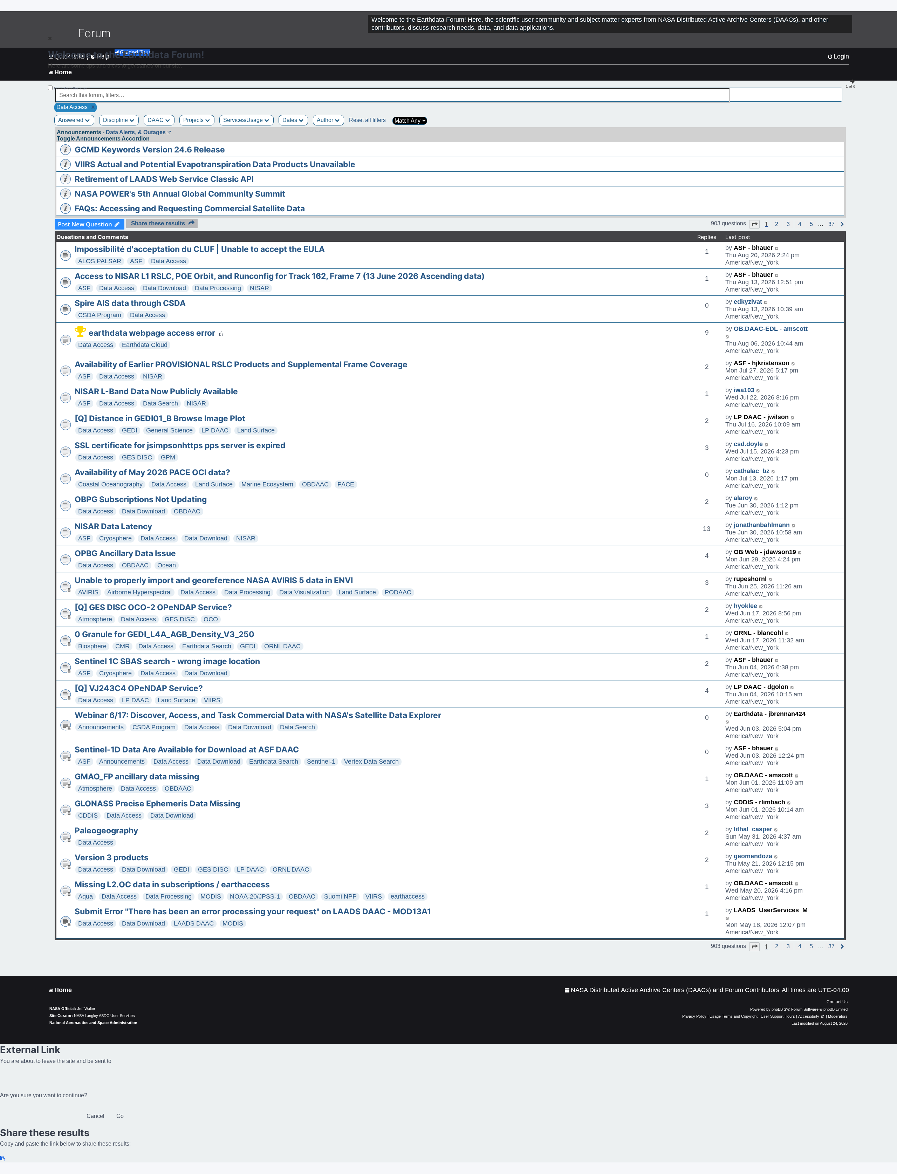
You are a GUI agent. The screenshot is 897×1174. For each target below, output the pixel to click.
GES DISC (137, 457)
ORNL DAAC (282, 646)
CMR (122, 646)
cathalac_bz (751, 471)
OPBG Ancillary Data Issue (125, 553)
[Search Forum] (837, 91)
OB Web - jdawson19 (765, 551)
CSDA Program (99, 315)
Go (120, 1116)
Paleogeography (106, 830)
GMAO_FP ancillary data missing (137, 776)
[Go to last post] (777, 248)
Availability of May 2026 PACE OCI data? (152, 472)
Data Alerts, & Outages (136, 132)
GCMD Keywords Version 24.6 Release (150, 150)
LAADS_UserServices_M (771, 910)
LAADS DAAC (194, 923)
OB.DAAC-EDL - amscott (771, 328)
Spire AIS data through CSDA (130, 303)
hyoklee (745, 605)
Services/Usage (243, 120)
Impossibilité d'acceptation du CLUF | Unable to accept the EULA (200, 249)
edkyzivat (748, 301)
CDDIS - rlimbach (759, 802)
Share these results (158, 223)
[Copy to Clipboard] (3, 1158)
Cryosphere (115, 538)
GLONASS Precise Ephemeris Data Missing (157, 803)
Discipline (116, 120)
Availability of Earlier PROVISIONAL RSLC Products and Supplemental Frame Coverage (241, 364)
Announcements (101, 727)
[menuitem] (671, 990)
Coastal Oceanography (110, 484)
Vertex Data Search (371, 761)
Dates (290, 120)
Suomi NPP (340, 896)
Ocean (166, 565)
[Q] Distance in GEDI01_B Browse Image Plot (160, 418)
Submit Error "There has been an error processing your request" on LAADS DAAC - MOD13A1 (253, 911)
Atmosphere (95, 619)
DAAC (156, 120)
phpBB (777, 1009)
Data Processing (218, 288)
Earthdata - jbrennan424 (770, 713)
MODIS (210, 896)
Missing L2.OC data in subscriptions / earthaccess (172, 884)
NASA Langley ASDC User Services (104, 1015)
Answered (71, 120)
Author (326, 120)
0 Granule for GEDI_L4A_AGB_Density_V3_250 (164, 634)
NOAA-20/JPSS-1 (255, 896)
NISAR (259, 288)
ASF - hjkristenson (761, 363)
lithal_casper (753, 829)
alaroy (743, 497)
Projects (194, 120)
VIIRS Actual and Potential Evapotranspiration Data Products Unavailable (215, 164)
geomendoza (753, 856)
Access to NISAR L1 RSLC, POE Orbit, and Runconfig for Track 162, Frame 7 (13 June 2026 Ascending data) (280, 276)
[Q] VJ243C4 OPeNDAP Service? (139, 688)
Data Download (164, 288)
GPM (168, 457)
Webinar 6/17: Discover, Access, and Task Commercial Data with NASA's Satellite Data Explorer (258, 715)
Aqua (85, 896)
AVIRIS (88, 592)
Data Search (160, 403)
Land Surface (256, 430)
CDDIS (88, 815)
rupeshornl (750, 578)
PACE (345, 484)
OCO (211, 619)
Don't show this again (71, 88)
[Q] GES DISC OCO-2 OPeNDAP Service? (153, 607)
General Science (169, 430)
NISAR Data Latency (113, 526)
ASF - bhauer (753, 247)
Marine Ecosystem (267, 484)
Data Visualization (304, 592)
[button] (754, 224)
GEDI (129, 430)
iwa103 (744, 390)
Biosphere (92, 646)
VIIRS (212, 700)
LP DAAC (214, 430)
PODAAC (398, 592)
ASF (136, 261)
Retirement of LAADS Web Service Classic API (164, 179)
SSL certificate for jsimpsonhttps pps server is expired (180, 445)
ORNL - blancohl (758, 632)
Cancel (95, 1116)
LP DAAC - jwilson (761, 417)
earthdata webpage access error (152, 333)
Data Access (168, 261)
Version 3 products (112, 857)
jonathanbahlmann (762, 524)
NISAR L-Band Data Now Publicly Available (156, 391)
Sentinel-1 (321, 761)
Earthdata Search (206, 646)
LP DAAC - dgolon (761, 686)
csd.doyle (748, 444)
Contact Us (837, 1001)
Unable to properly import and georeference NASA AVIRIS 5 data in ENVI (214, 580)
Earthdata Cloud (144, 344)
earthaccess (408, 896)
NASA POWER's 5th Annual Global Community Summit (180, 194)
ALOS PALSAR (99, 261)
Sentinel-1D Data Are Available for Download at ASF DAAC (187, 750)
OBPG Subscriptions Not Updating (141, 499)
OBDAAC (315, 484)
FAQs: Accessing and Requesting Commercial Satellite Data (190, 208)
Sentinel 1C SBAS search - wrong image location (167, 661)
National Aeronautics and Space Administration (93, 1023)
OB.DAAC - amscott (763, 775)
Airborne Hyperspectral (139, 592)
